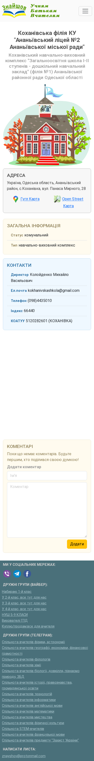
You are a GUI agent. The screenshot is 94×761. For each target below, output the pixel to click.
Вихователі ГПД (15, 621)
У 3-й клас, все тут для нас (24, 603)
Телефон (19, 301)
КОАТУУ (18, 321)
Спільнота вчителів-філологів (26, 659)
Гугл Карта (30, 199)
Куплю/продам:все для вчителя (28, 626)
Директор (20, 275)
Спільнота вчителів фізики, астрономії (33, 642)
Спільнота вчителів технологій (27, 694)
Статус (17, 235)
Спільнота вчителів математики (28, 711)
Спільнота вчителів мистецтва (27, 717)
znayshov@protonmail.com (24, 756)
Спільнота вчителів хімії (21, 665)
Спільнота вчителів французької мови (33, 735)
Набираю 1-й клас (17, 592)
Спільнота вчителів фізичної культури (33, 723)
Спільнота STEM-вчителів (23, 729)
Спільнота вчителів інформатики (29, 700)
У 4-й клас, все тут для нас (24, 609)
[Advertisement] (47, 384)
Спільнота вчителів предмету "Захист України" (40, 740)
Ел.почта (19, 291)
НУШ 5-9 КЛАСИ (15, 615)
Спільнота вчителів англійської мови (32, 706)
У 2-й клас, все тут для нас (24, 597)
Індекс (17, 311)
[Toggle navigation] (85, 11)
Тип (14, 245)
